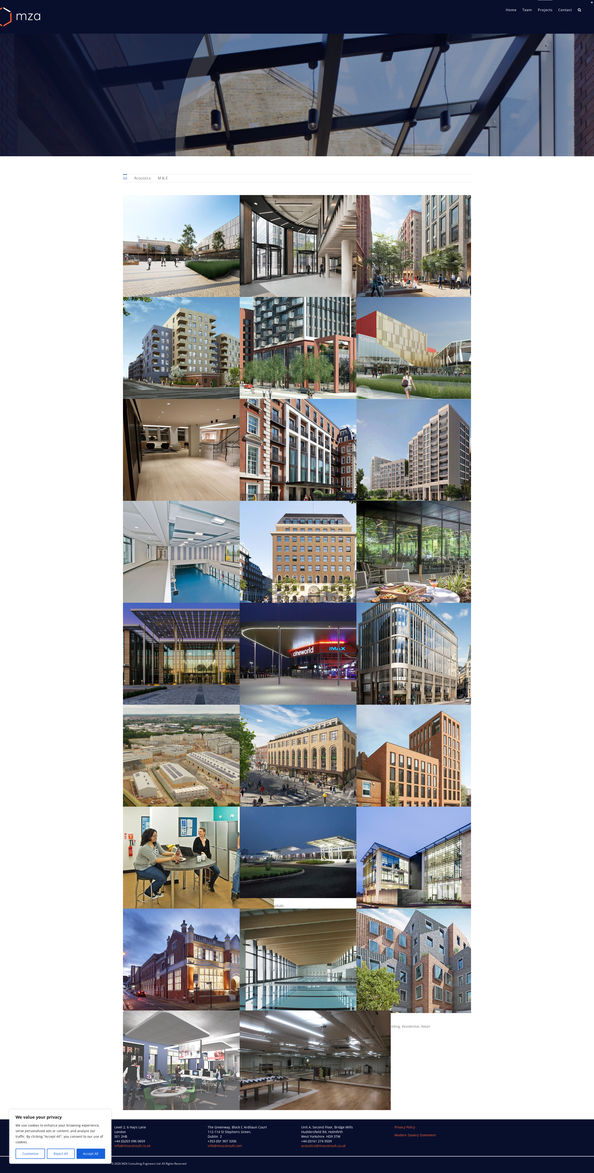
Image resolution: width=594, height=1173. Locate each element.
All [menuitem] (125, 178)
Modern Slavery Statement (415, 1135)
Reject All (61, 1153)
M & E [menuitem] (163, 178)
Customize (30, 1153)
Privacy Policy (404, 1127)
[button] (579, 10)
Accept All (90, 1153)
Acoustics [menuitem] (142, 178)
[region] (60, 1136)
